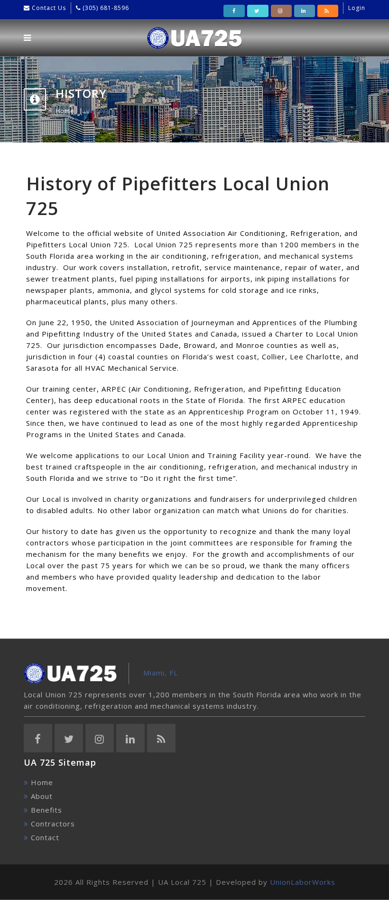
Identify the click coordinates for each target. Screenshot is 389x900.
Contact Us (48, 8)
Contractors (53, 823)
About (42, 796)
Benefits (46, 810)
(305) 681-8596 (105, 8)
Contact (45, 837)
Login (356, 8)
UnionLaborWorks (302, 882)
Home (65, 110)
